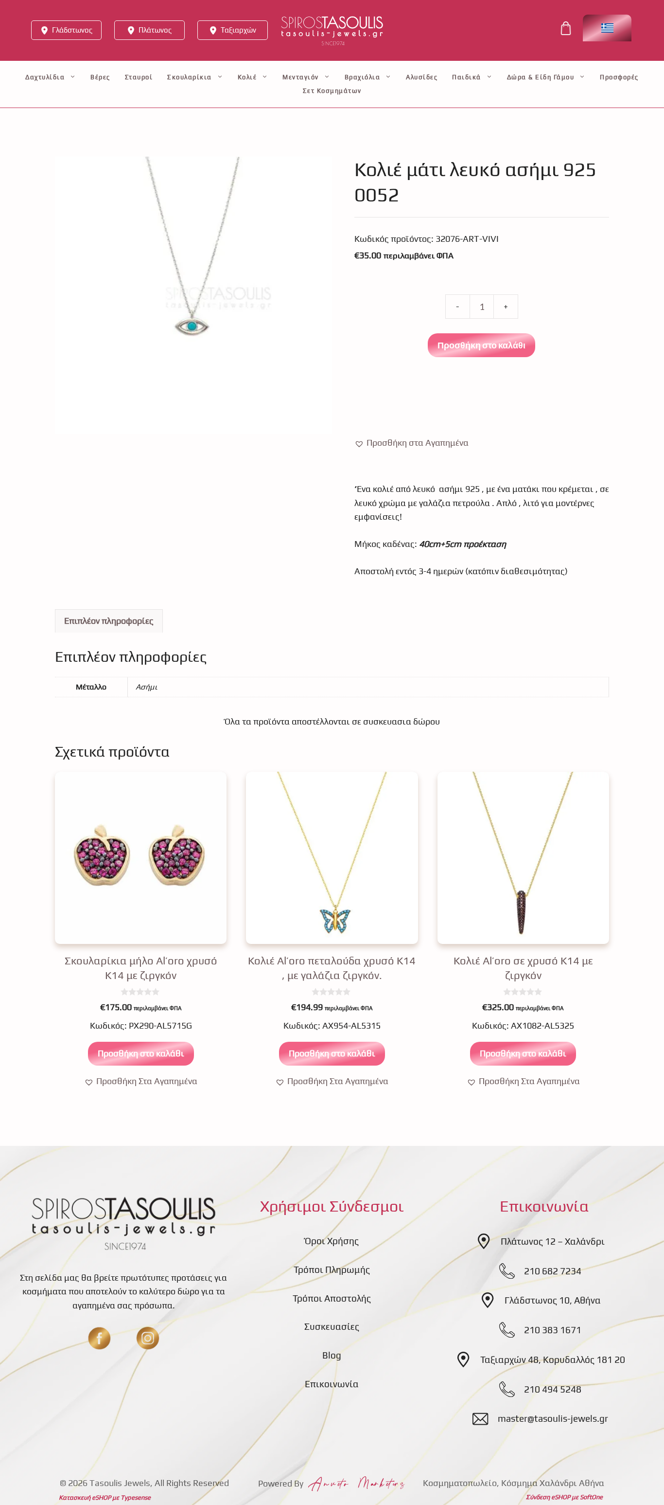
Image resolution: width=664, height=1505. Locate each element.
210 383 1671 (552, 1329)
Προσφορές (619, 77)
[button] (411, 443)
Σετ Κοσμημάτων (332, 90)
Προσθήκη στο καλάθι (481, 345)
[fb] (99, 1338)
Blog (331, 1355)
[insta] (148, 1338)
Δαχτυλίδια (45, 77)
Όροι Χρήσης (332, 1240)
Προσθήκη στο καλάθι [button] (141, 1053)
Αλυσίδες (421, 77)
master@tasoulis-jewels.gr (553, 1418)
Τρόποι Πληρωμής (332, 1269)
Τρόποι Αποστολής (332, 1298)
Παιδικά (466, 77)
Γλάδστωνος (72, 30)
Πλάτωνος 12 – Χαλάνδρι (553, 1241)
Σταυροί (139, 77)
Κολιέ (247, 77)
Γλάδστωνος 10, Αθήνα (553, 1300)
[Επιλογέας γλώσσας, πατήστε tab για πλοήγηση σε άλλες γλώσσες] (607, 28)
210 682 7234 (552, 1271)
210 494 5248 (552, 1389)
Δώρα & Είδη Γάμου (541, 77)
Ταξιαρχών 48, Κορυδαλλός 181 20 (552, 1359)
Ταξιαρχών (238, 30)
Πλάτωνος (155, 30)
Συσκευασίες (331, 1326)
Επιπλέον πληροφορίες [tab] (109, 621)
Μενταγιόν (300, 77)
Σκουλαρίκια (189, 77)
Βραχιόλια (363, 77)
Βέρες (100, 77)
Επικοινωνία (332, 1383)
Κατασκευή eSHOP (85, 1497)
